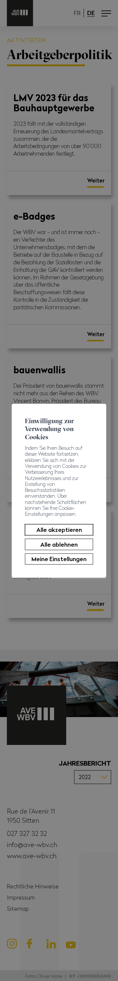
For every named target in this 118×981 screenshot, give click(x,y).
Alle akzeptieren (59, 530)
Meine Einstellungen (59, 559)
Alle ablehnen (59, 544)
